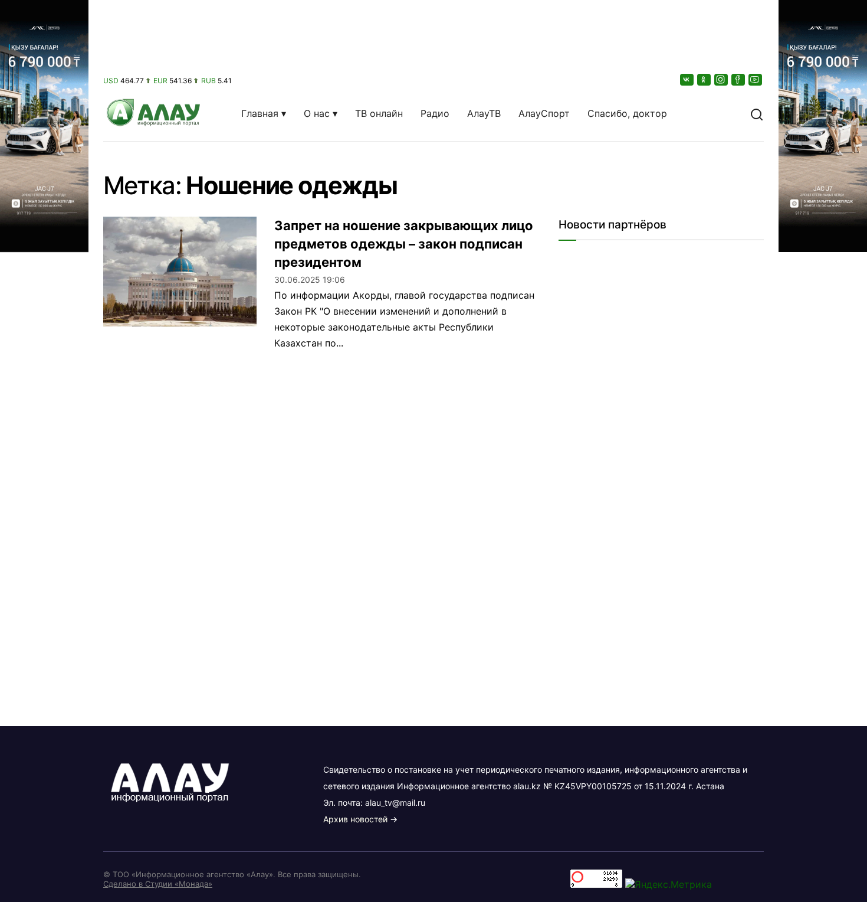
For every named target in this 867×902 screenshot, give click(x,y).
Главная (259, 113)
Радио (435, 113)
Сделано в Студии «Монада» (157, 883)
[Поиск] (757, 113)
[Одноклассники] (705, 79)
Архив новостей (355, 819)
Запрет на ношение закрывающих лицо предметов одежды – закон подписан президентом (403, 244)
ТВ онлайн (379, 113)
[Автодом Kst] (44, 451)
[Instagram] (722, 79)
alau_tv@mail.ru (395, 803)
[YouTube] (756, 79)
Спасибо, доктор (627, 113)
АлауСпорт (544, 113)
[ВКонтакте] (688, 79)
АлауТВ (484, 113)
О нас (317, 113)
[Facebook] (739, 79)
